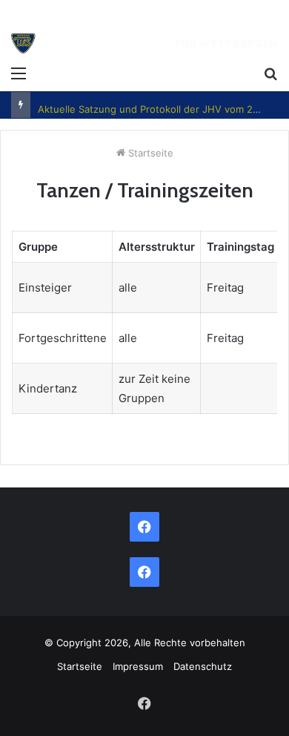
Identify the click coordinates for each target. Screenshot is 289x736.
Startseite (149, 153)
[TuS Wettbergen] (144, 45)
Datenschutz (202, 666)
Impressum (138, 666)
